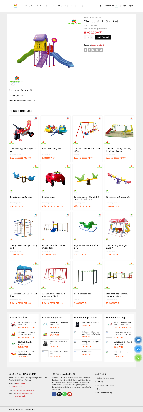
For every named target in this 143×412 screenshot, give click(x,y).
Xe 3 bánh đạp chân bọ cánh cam (23, 149)
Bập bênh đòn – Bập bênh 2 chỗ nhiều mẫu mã (86, 198)
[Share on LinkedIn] (101, 50)
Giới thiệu (69, 6)
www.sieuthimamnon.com (24, 394)
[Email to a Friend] (93, 50)
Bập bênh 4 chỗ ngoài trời (118, 197)
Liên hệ (80, 6)
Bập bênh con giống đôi (21, 197)
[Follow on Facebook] (54, 394)
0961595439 (20, 383)
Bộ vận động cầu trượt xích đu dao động (54, 246)
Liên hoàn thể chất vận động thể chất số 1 (117, 295)
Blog (60, 6)
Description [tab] (14, 90)
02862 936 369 (17, 387)
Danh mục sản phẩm (45, 6)
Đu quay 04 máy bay (51, 148)
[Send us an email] (59, 394)
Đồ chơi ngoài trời (95, 17)
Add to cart (103, 37)
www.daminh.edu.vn (20, 396)
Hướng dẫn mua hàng (105, 378)
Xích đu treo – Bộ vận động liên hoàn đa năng (118, 149)
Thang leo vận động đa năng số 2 (23, 246)
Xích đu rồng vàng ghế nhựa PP (116, 246)
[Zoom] (13, 83)
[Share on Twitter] (89, 50)
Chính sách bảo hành (105, 385)
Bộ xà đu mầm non (82, 294)
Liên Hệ (100, 381)
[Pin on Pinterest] (97, 50)
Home (86, 17)
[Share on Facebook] (85, 50)
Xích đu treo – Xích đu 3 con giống (87, 149)
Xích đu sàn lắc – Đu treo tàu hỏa (23, 295)
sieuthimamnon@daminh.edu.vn (24, 390)
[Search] (100, 6)
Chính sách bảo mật (104, 393)
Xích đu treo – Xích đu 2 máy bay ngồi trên (53, 295)
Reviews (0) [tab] (26, 90)
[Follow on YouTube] (69, 394)
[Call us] (64, 394)
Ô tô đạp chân (48, 197)
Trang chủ (29, 6)
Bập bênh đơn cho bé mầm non (86, 246)
